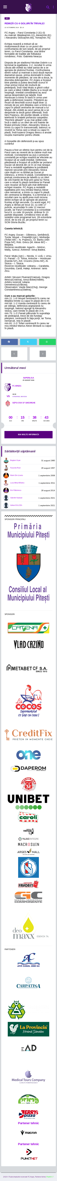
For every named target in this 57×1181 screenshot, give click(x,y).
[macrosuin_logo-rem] (28, 844)
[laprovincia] (28, 1029)
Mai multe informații (28, 434)
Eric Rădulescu (15, 490)
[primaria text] (28, 531)
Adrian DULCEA (16, 505)
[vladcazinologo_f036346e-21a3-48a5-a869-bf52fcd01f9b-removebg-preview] (28, 645)
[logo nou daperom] (28, 768)
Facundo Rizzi (15, 468)
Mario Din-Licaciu (16, 475)
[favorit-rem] (28, 884)
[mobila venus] (28, 831)
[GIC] (28, 897)
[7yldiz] (28, 839)
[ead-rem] (28, 1049)
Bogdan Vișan (15, 460)
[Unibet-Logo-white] (28, 802)
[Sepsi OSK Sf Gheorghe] (8, 403)
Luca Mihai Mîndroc (17, 483)
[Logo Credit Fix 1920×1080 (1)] (28, 734)
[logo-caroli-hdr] (28, 819)
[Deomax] (28, 925)
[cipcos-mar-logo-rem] (28, 785)
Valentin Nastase (16, 498)
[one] (28, 755)
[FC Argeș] (8, 387)
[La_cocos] (28, 700)
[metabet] (28, 668)
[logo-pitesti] (28, 563)
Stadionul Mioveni (19, 396)
